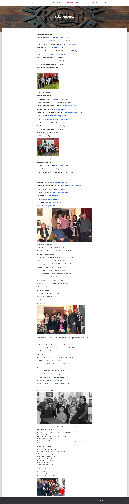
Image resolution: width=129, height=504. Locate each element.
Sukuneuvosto (69, 2)
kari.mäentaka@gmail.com (53, 202)
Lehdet (101, 2)
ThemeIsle (104, 500)
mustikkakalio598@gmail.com (62, 364)
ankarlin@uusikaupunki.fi (61, 344)
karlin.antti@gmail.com (59, 247)
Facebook (105, 3)
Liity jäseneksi (85, 2)
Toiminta (77, 2)
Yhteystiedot (94, 2)
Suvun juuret (60, 2)
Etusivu (53, 2)
